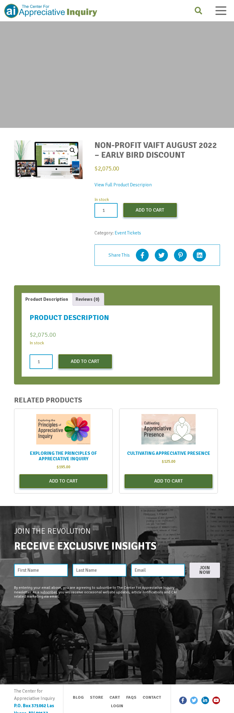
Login (117, 705)
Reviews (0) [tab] (87, 299)
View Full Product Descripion (123, 185)
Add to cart (150, 210)
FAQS (131, 697)
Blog (78, 697)
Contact (152, 697)
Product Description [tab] (46, 299)
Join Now (204, 570)
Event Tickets (128, 233)
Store (96, 697)
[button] (72, 150)
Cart (114, 697)
